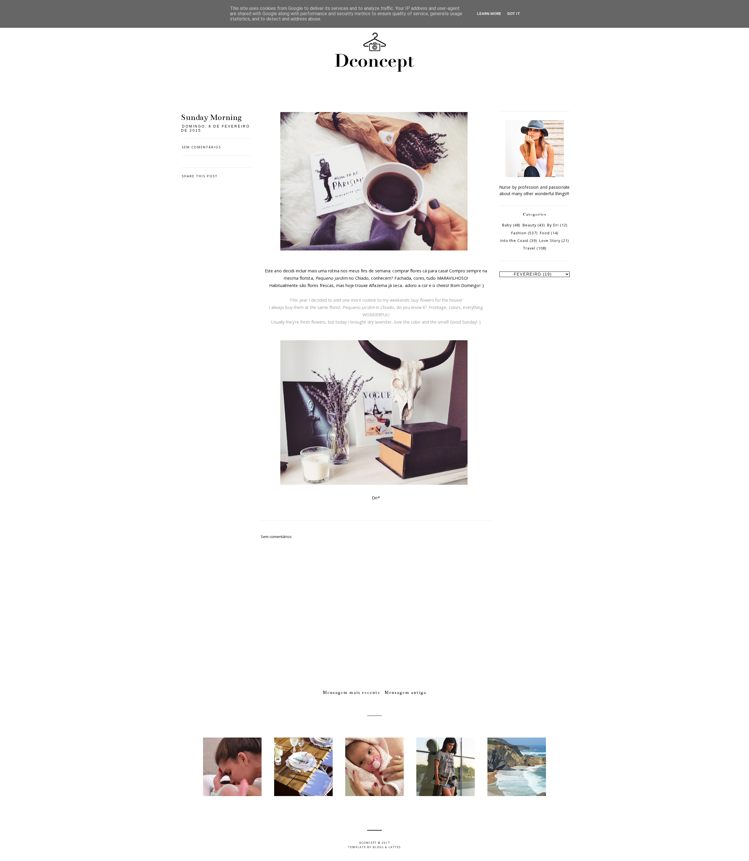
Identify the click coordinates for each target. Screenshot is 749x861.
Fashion (519, 233)
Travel (529, 248)
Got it (513, 13)
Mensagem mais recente (351, 692)
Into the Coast (514, 240)
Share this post (200, 176)
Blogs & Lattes (387, 847)
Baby (507, 225)
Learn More (489, 13)
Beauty (529, 225)
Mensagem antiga (405, 692)
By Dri (553, 225)
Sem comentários (201, 147)
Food (545, 233)
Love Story (549, 240)
